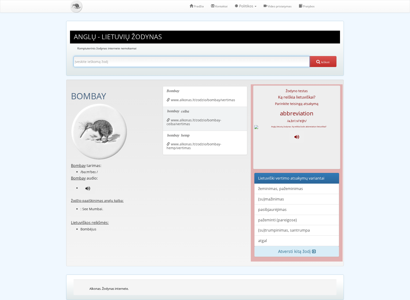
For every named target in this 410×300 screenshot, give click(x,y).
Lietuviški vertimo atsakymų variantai (291, 178)
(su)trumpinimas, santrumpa (284, 230)
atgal (262, 240)
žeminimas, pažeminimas (280, 188)
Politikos (246, 6)
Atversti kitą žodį (295, 251)
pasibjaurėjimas (272, 209)
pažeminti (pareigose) (277, 220)
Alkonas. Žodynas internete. (109, 288)
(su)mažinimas (271, 199)
